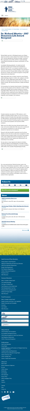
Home (3, 29)
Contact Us (3, 389)
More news (24, 230)
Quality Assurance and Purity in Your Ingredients (11, 301)
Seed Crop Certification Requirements (9, 265)
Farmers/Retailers (6, 278)
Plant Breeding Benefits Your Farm (8, 288)
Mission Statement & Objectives (8, 365)
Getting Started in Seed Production (8, 261)
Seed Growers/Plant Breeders (9, 259)
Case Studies (4, 306)
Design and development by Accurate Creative (15, 408)
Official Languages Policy (6, 378)
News (2, 387)
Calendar (3, 385)
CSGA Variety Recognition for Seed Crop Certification (12, 335)
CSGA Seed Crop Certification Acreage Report (10, 352)
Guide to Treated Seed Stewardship (8, 358)
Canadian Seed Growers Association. (12, 407)
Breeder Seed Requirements (7, 267)
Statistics (3, 382)
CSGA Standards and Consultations (8, 331)
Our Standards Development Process (8, 333)
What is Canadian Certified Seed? (8, 280)
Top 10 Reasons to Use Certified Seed (9, 286)
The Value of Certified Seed (6, 284)
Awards (2, 380)
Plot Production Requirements (7, 269)
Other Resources (4, 274)
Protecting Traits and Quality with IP (8, 289)
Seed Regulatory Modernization (7, 337)
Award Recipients (8, 29)
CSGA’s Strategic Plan (6, 356)
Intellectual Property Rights (6, 291)
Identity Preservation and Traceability (8, 303)
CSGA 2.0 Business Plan (6, 354)
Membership (3, 371)
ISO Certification (4, 374)
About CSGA (4, 363)
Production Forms (5, 272)
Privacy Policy (4, 376)
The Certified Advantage (6, 282)
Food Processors (6, 297)
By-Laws (3, 367)
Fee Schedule (4, 372)
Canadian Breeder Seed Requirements (9, 351)
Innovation (3, 305)
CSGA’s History (4, 369)
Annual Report (4, 346)
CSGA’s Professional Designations (8, 271)
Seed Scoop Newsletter (6, 344)
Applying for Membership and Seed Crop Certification (12, 263)
